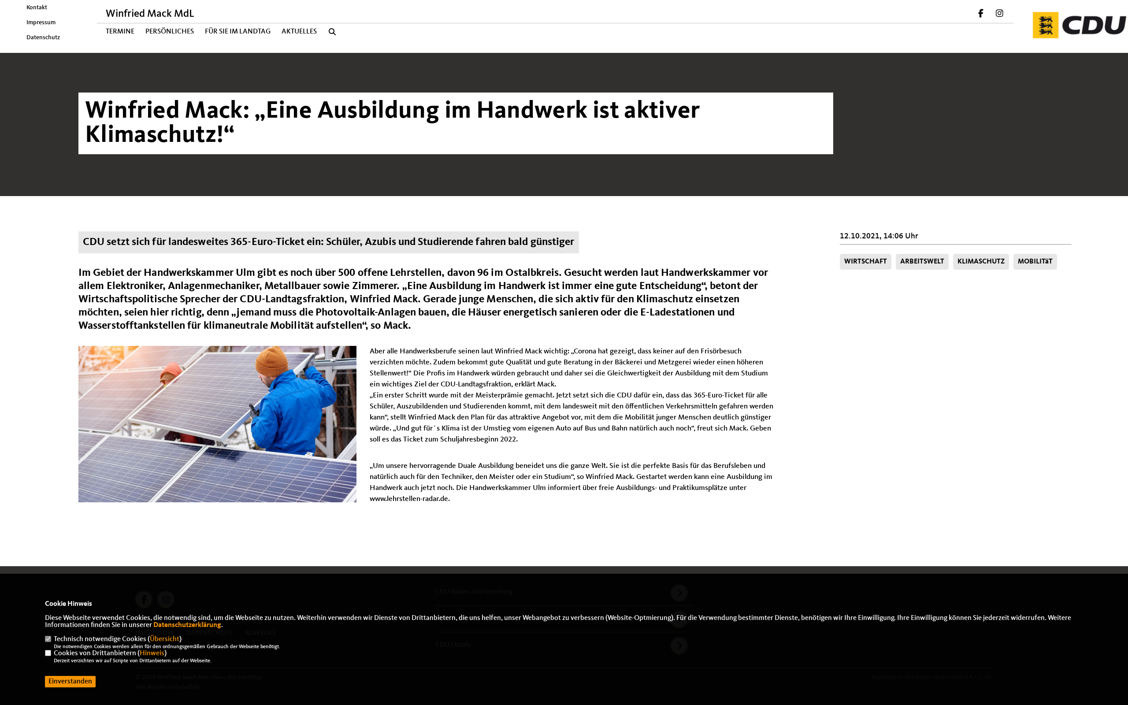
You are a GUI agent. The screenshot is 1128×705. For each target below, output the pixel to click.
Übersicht (164, 639)
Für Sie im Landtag (238, 31)
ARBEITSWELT (922, 261)
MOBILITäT (1035, 261)
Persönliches (169, 31)
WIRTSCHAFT (865, 261)
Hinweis (152, 653)
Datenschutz (43, 37)
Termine (120, 31)
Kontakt (36, 7)
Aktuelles (299, 31)
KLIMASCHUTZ (981, 261)
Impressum (41, 22)
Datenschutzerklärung (187, 625)
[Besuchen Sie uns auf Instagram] (999, 14)
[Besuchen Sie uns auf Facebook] (981, 14)
